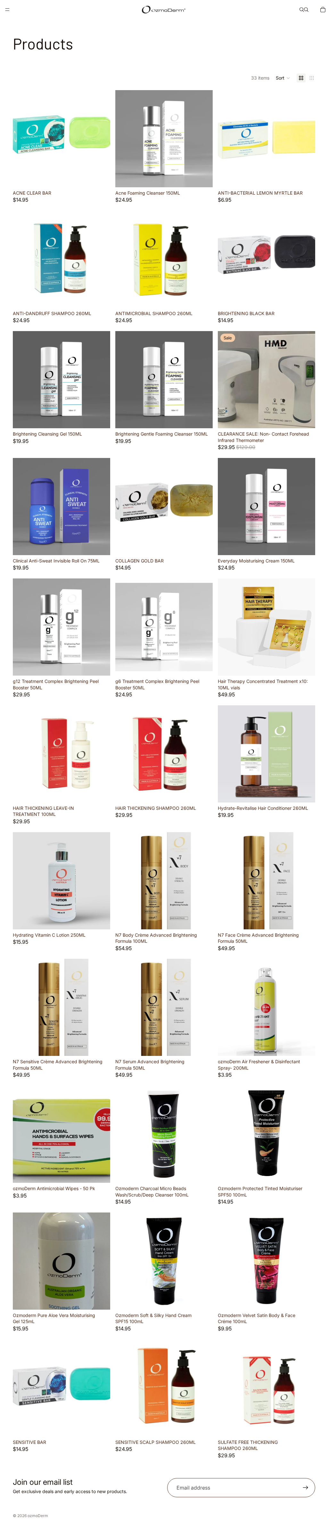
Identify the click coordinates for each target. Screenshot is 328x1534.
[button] (283, 78)
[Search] (302, 10)
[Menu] (7, 9)
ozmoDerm (38, 1515)
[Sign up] (305, 1487)
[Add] (100, 177)
